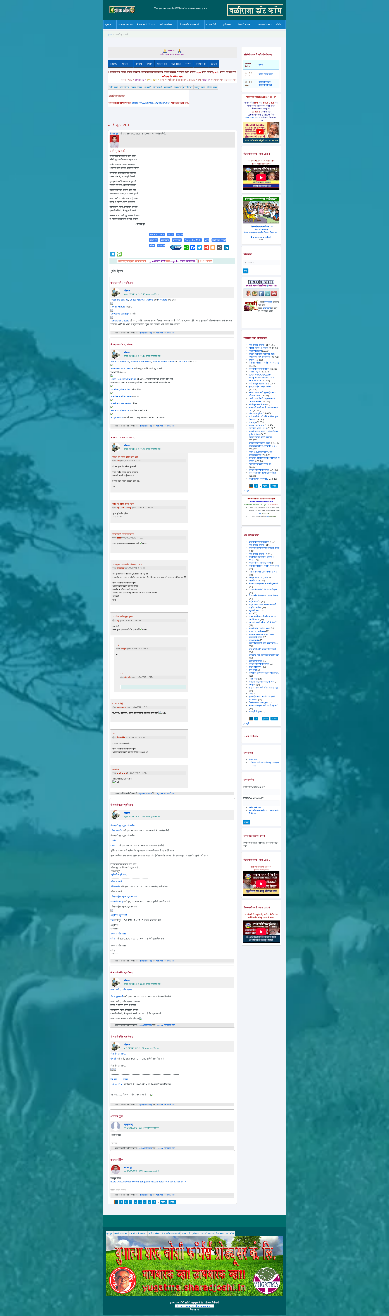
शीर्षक (261, 64)
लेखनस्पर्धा (157, 87)
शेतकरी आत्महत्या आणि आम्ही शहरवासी (263, 705)
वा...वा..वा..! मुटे (118, 703)
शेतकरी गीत (162, 63)
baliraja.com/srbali (261, 237)
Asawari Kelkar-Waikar (122, 368)
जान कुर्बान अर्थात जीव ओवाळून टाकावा (127, 564)
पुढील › (163, 1202)
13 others (184, 361)
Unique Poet (117, 1084)
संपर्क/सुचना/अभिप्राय (257, 404)
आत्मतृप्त (123, 648)
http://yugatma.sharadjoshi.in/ (194, 1306)
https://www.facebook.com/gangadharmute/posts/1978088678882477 (148, 1181)
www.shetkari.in (252, 117)
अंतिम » (172, 1202)
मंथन (236, 28)
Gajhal (180, 234)
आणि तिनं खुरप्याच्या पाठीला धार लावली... (264, 672)
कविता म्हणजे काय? (266, 74)
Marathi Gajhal (157, 234)
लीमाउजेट (127, 677)
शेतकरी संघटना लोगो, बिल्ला (259, 442)
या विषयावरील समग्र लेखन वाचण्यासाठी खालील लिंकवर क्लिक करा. (261, 229)
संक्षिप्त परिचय (289, 28)
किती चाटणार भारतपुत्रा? (258, 478)
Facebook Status (146, 24)
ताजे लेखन (124, 87)
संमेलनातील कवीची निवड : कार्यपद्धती (263, 589)
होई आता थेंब (254, 640)
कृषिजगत (195, 1233)
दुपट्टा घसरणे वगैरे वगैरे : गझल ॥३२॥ (263, 687)
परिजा (112, 938)
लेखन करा (253, 759)
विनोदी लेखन (212, 87)
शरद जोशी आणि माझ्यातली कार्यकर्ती (262, 472)
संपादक (127, 290)
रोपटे (251, 613)
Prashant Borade (119, 299)
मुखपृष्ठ (108, 24)
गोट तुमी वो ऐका (255, 711)
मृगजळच (252, 684)
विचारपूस (252, 422)
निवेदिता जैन (115, 886)
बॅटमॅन (119, 538)
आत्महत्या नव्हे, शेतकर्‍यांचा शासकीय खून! (264, 655)
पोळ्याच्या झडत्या (255, 350)
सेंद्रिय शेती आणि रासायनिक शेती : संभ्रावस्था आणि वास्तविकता (262, 355)
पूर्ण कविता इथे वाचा (118, 874)
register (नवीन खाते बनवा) (183, 261)
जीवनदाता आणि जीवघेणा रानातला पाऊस (264, 547)
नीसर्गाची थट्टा (254, 580)
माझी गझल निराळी (219, 240)
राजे (112, 920)
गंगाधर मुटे (114, 133)
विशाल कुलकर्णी (116, 996)
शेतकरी (124, 63)
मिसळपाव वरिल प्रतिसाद (122, 437)
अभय (207, 240)
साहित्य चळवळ (172, 28)
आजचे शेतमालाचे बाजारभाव (259, 368)
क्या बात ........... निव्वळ (119, 1079)
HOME (113, 63)
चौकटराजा (120, 568)
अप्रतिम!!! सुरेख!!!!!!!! (118, 915)
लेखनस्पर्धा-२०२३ (193, 28)
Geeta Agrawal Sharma (141, 299)
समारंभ (149, 63)
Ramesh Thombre (119, 361)
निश (118, 460)
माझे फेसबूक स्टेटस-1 (257, 344)
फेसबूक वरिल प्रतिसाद (121, 282)
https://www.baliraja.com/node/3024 (151, 102)
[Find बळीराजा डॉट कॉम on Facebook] (261, 293)
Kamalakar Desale (119, 320)
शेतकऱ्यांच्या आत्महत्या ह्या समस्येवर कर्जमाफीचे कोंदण (262, 636)
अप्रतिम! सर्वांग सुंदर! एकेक (122, 616)
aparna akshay (124, 507)
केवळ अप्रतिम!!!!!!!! (118, 933)
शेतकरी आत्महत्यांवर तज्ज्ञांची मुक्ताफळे (263, 583)
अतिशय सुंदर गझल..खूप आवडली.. (124, 896)
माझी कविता (176, 63)
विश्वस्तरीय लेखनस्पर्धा (189, 24)
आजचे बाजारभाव (125, 24)
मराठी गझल (188, 87)
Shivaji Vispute (117, 306)
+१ (117, 645)
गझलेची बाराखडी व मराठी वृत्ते (260, 463)
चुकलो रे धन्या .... (255, 610)
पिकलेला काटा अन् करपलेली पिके (261, 681)
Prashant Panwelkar (141, 361)
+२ (121, 673)
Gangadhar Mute (193, 240)
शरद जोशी (253, 669)
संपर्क (232, 1233)
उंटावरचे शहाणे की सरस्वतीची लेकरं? (263, 622)
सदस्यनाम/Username (254, 786)
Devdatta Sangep (119, 313)
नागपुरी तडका (199, 87)
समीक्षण (139, 63)
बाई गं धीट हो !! (255, 601)
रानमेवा (188, 63)
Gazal (170, 234)
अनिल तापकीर (116, 830)
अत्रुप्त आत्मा (121, 707)
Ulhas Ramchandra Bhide (123, 378)
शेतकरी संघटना (251, 28)
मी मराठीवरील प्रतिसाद (121, 805)
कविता (152, 245)
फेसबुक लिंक (116, 1159)
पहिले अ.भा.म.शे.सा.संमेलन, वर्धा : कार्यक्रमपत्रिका (261, 453)
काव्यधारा (177, 87)
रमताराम (113, 845)
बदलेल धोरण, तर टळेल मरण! (260, 562)
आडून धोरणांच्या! (255, 666)
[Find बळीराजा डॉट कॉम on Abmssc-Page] (255, 293)
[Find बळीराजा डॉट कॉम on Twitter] (268, 293)
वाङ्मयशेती (168, 87)
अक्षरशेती (147, 87)
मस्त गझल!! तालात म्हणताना (123, 534)
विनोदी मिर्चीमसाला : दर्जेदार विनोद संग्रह (264, 362)
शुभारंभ (251, 359)
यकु (118, 620)
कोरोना (219, 28)
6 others (162, 299)
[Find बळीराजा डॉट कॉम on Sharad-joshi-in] (248, 293)
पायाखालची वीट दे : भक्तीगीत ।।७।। (263, 446)
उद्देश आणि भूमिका (255, 413)
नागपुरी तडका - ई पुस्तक (258, 347)
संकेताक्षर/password (253, 797)
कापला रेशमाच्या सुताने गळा (259, 469)
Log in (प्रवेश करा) (155, 261)
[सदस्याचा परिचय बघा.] (114, 141)
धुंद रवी (113, 1058)
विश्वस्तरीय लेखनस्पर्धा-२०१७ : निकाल (263, 595)
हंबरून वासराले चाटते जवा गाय (260, 437)
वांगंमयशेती (268, 302)
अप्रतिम (115, 769)
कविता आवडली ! (116, 881)
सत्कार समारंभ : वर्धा (256, 425)
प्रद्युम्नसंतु (128, 1124)
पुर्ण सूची (246, 490)
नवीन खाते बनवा (255, 807)
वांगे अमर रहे (201, 63)
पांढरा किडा (253, 678)
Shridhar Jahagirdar (120, 389)
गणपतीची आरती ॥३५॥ (258, 428)
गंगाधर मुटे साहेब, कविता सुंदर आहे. (125, 457)
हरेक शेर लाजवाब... (118, 1053)
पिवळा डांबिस (121, 737)
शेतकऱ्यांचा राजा (265, 24)
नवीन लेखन (113, 87)
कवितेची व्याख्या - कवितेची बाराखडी (265, 83)
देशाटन (214, 63)
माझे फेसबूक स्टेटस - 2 (258, 383)
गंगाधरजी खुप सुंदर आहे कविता (122, 825)
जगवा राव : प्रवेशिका (257, 631)
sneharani (122, 773)
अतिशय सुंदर (116, 1116)
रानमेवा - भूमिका (255, 371)
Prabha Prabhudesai (163, 361)
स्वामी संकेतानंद (116, 901)
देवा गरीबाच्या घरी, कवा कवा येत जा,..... (263, 643)
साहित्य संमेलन (154, 1233)
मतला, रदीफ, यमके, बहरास (121, 989)
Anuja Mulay (116, 417)
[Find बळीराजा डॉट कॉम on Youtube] (274, 293)
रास (250, 693)
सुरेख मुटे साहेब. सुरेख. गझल (123, 504)
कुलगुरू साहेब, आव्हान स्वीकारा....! (261, 386)
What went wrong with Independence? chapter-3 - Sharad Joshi (262, 377)
